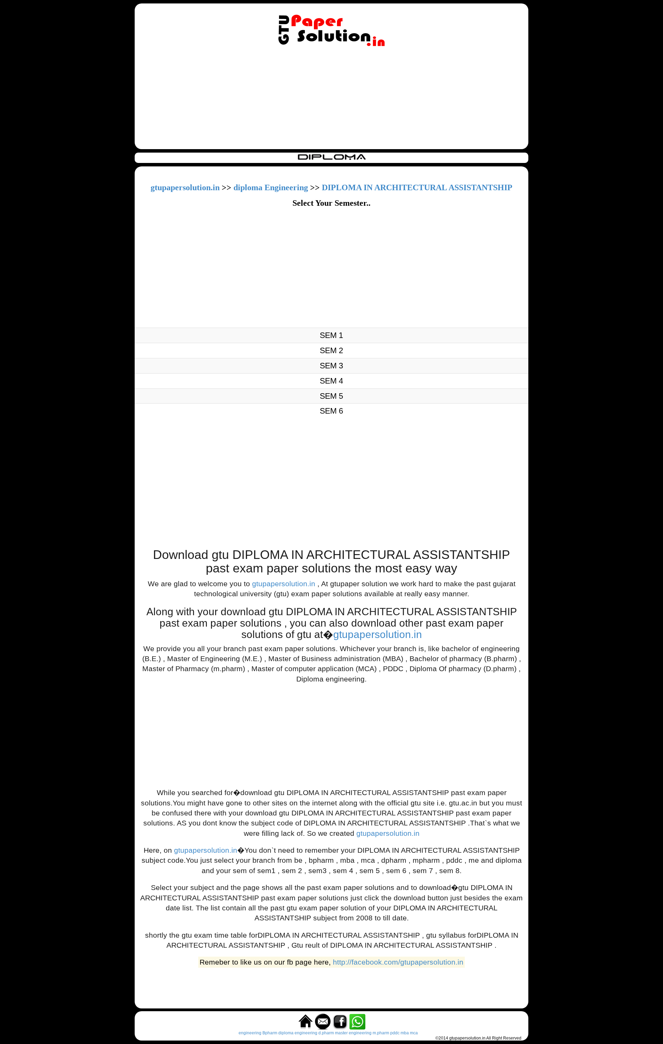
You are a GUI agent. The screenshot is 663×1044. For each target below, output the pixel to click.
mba (405, 1033)
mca (414, 1033)
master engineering (353, 1033)
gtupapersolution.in (185, 187)
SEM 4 (331, 380)
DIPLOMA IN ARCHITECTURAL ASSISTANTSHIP (417, 187)
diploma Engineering (270, 187)
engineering (250, 1033)
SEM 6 (331, 410)
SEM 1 (331, 335)
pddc (395, 1033)
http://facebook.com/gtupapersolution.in (398, 962)
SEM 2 (331, 350)
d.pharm (326, 1033)
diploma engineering (297, 1033)
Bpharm (269, 1033)
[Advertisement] (331, 99)
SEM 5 (331, 396)
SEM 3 (331, 365)
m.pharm (381, 1033)
